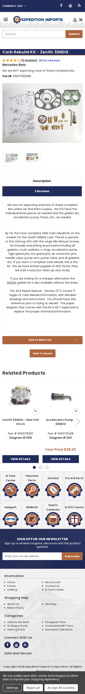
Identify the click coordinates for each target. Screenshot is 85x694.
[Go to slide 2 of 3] (78, 421)
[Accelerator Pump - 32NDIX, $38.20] (60, 396)
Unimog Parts (16, 629)
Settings (12, 688)
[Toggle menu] (5, 19)
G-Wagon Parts (17, 626)
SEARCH (74, 34)
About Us (13, 604)
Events (11, 586)
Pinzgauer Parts (55, 622)
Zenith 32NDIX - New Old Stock (20, 422)
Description (42, 181)
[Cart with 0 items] (81, 20)
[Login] (75, 20)
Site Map (51, 604)
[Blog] (79, 5)
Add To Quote (42, 353)
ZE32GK (12, 283)
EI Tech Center (54, 590)
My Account (52, 582)
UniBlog (12, 590)
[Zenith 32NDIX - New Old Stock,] (20, 396)
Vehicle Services (18, 622)
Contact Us (52, 586)
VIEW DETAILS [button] (20, 459)
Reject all (33, 688)
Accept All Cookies (61, 688)
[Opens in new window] (61, 5)
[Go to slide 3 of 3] (46, 467)
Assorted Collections (59, 629)
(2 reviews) (29, 60)
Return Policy (15, 608)
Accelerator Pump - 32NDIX (61, 422)
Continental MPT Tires (59, 626)
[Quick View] (36, 411)
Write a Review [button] (49, 60)
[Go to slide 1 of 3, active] (34, 467)
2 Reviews (42, 191)
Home (11, 582)
